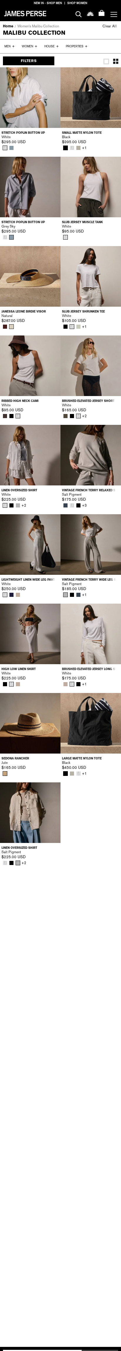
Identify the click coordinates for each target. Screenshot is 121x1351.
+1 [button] (84, 148)
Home (8, 26)
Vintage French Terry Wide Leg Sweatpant (91, 580)
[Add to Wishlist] (52, 75)
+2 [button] (84, 416)
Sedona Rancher (15, 758)
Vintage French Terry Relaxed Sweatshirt (91, 490)
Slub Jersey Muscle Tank (82, 222)
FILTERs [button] (28, 61)
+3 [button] (84, 505)
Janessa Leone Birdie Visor (23, 311)
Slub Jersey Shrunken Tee (83, 311)
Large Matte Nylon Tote (82, 758)
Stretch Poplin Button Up (23, 133)
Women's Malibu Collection (38, 26)
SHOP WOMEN (77, 3)
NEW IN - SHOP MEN (48, 3)
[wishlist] (90, 13)
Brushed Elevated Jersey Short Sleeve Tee (91, 401)
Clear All (109, 26)
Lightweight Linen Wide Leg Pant (28, 580)
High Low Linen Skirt (18, 669)
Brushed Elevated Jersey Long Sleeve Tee (91, 669)
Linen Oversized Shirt (19, 490)
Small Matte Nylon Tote (82, 133)
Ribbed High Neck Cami (19, 401)
